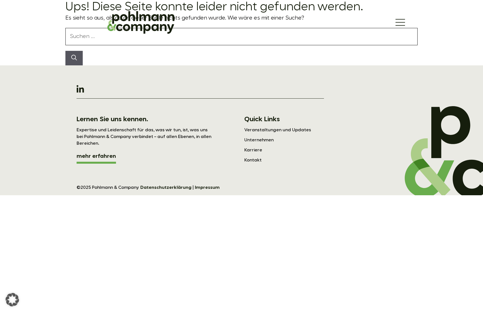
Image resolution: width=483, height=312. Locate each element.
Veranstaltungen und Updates (277, 130)
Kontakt (253, 160)
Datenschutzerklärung (165, 187)
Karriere (253, 150)
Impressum (207, 187)
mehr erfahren (96, 156)
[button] (12, 299)
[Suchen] (74, 58)
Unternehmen (259, 140)
